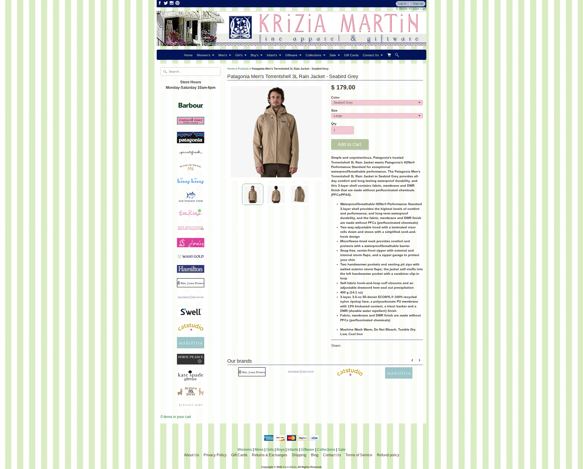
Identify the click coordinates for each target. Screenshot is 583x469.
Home (188, 55)
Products (243, 68)
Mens (259, 449)
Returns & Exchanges (269, 455)
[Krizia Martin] (291, 43)
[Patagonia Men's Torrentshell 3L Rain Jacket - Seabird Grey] (252, 194)
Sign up (418, 3)
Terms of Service (358, 455)
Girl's (239, 55)
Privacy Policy (215, 455)
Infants (292, 449)
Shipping (299, 455)
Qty (334, 123)
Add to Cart (349, 144)
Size (334, 110)
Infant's (272, 55)
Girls (270, 449)
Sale (333, 55)
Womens (245, 449)
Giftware (291, 55)
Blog (314, 455)
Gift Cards (351, 55)
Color (335, 97)
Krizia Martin (289, 467)
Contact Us (371, 55)
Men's (222, 55)
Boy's (254, 55)
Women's (203, 55)
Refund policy (388, 455)
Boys (280, 449)
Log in (402, 3)
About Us (191, 455)
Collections (313, 55)
